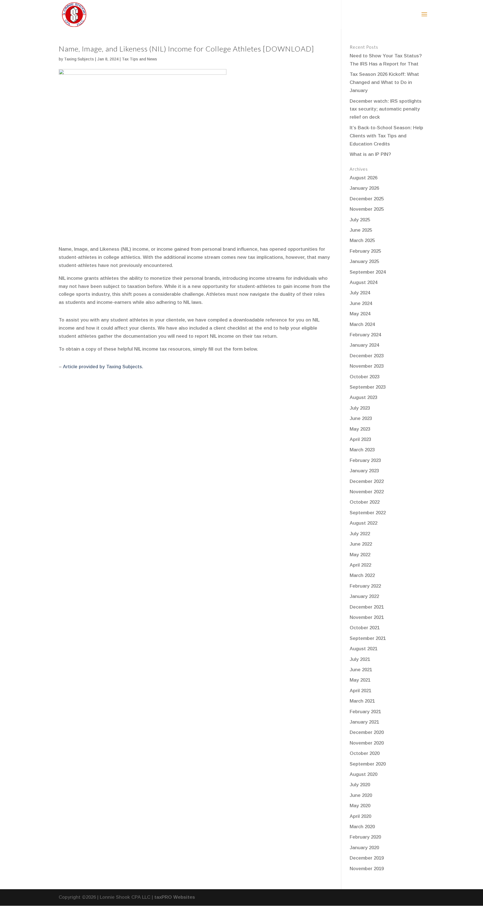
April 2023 (360, 439)
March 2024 (362, 324)
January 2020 (364, 847)
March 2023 (362, 449)
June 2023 (361, 418)
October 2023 (365, 376)
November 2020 (367, 743)
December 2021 (367, 607)
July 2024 (360, 292)
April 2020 (360, 816)
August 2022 (363, 523)
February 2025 (365, 251)
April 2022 (360, 565)
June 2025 (361, 230)
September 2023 (368, 387)
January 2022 (364, 596)
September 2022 (368, 512)
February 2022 (365, 586)
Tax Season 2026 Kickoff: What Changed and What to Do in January (384, 82)
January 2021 (364, 722)
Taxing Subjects (79, 59)
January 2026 (364, 188)
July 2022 (360, 533)
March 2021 (362, 701)
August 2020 (363, 774)
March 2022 (362, 575)
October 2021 (365, 627)
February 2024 (365, 334)
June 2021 (361, 669)
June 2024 (361, 303)
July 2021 (360, 659)
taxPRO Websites (174, 897)
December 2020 (367, 732)
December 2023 (367, 355)
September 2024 (368, 272)
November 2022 (367, 491)
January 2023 (364, 470)
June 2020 (361, 795)
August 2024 (363, 282)
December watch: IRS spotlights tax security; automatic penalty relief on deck (386, 109)
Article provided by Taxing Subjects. (103, 366)
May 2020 (360, 805)
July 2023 (360, 408)
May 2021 (360, 680)
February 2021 (365, 711)
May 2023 (360, 429)
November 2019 (367, 868)
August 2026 (363, 177)
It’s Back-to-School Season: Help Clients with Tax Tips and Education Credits (386, 136)
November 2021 (367, 617)
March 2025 (362, 240)
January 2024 (364, 345)
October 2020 (365, 753)
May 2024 (360, 313)
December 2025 (367, 198)
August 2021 (363, 648)
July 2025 (360, 219)
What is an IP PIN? (370, 154)
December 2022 (367, 481)
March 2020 (362, 826)
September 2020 (368, 764)
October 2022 (365, 502)
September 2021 (368, 638)
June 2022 (361, 544)
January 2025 (364, 261)
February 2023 (365, 460)
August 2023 (363, 397)
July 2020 (360, 784)
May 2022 (360, 554)
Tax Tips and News (139, 59)
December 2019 (367, 858)
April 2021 (360, 690)
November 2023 (367, 366)
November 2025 (367, 209)
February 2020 (365, 837)
